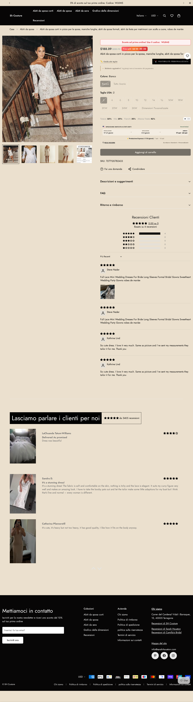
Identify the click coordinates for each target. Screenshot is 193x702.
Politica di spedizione (128, 625)
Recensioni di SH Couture (165, 623)
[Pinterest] (155, 655)
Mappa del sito (159, 643)
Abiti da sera (82, 11)
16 (162, 100)
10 (137, 100)
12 (145, 100)
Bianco (105, 84)
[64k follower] (173, 655)
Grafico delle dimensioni (105, 11)
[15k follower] (164, 655)
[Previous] (9, 3)
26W (134, 108)
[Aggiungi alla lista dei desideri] (187, 56)
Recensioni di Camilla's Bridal (167, 632)
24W (124, 108)
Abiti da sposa (64, 11)
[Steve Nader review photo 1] (107, 292)
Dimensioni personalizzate (155, 108)
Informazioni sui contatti (130, 640)
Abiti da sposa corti (43, 11)
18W (180, 100)
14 (153, 100)
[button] (178, 15)
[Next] (183, 3)
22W (114, 108)
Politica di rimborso (128, 619)
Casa (12, 29)
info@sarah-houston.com (164, 649)
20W (104, 108)
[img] (107, 265)
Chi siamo (123, 614)
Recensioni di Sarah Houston (166, 629)
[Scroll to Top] (187, 685)
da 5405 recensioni (129, 418)
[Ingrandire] (86, 42)
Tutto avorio (120, 84)
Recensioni (39, 20)
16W (170, 100)
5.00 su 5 (153, 223)
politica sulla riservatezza (130, 630)
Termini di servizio (127, 635)
